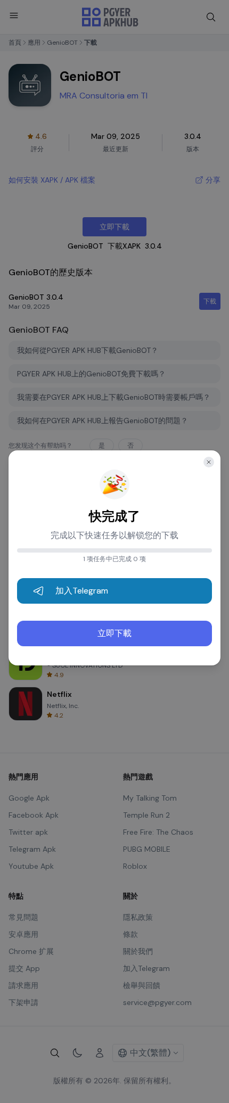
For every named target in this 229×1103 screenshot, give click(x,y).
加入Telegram (81, 590)
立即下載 (114, 633)
